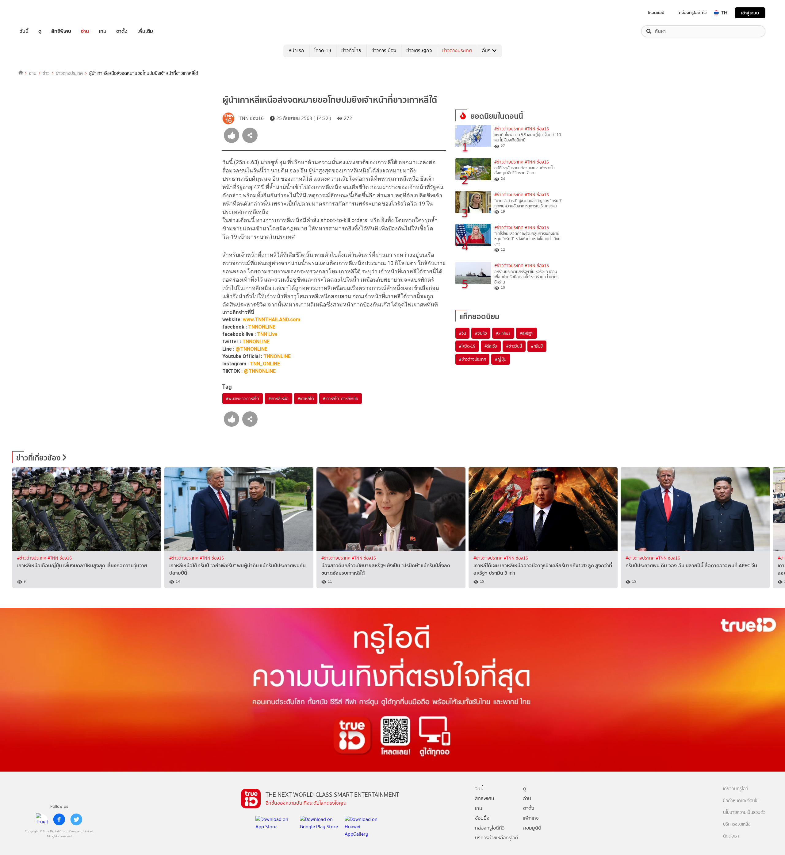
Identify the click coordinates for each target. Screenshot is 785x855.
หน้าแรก (296, 50)
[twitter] (76, 819)
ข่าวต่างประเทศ (457, 50)
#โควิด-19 (467, 346)
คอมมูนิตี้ (532, 827)
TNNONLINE (261, 327)
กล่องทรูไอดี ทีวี (692, 13)
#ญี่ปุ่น (500, 359)
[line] (42, 819)
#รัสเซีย (490, 346)
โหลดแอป (656, 13)
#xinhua (503, 333)
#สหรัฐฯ (526, 333)
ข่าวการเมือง (383, 50)
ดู (39, 31)
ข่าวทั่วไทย (351, 50)
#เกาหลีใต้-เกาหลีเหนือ (340, 398)
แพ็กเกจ (531, 818)
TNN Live (267, 334)
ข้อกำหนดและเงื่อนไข (741, 801)
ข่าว (46, 73)
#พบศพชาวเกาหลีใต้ (242, 398)
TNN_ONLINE (265, 364)
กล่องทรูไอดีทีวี (489, 827)
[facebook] (59, 819)
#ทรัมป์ (537, 346)
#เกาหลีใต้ (306, 398)
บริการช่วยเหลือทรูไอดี (496, 837)
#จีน (462, 333)
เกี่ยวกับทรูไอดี (735, 789)
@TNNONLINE (251, 349)
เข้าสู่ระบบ (750, 12)
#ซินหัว (481, 333)
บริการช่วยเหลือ (736, 824)
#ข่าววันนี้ (514, 346)
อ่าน (85, 31)
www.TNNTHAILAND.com (271, 319)
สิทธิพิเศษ (61, 31)
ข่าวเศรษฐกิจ (419, 50)
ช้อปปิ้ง (482, 818)
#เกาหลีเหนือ (278, 398)
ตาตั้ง (122, 31)
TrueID (38, 12)
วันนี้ (24, 31)
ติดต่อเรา (731, 836)
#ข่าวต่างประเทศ (508, 129)
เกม (102, 31)
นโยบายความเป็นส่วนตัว (744, 812)
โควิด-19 (322, 50)
